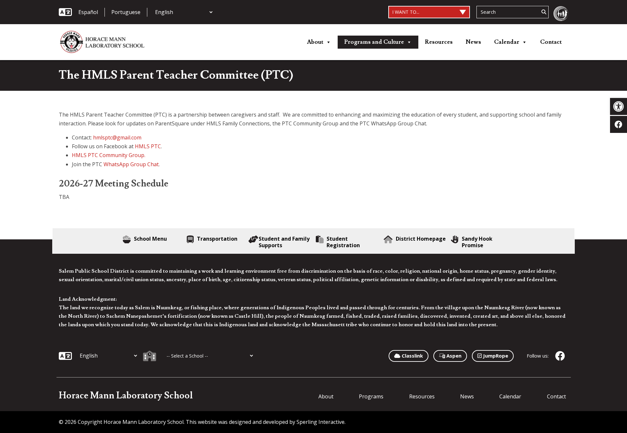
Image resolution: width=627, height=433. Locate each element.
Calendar (506, 42)
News (473, 42)
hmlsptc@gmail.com (117, 137)
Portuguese (125, 12)
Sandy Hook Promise (477, 242)
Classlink (411, 355)
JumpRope (495, 355)
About (315, 42)
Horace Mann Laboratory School (126, 396)
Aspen (453, 355)
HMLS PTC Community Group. (108, 155)
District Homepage (421, 238)
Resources (439, 42)
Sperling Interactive (321, 421)
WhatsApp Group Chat (131, 164)
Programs (371, 396)
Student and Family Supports (284, 242)
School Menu (150, 238)
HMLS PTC (148, 146)
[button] (618, 106)
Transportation (217, 238)
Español (88, 12)
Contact (551, 42)
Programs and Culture (374, 42)
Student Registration (343, 242)
